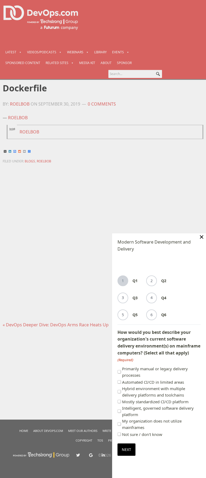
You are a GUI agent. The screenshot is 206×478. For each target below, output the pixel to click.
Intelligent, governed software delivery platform (158, 411)
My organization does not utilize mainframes (152, 424)
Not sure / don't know (142, 434)
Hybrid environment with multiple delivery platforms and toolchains (153, 392)
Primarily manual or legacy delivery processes (155, 372)
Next (126, 449)
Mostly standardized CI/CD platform (155, 401)
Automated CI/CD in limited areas (153, 382)
